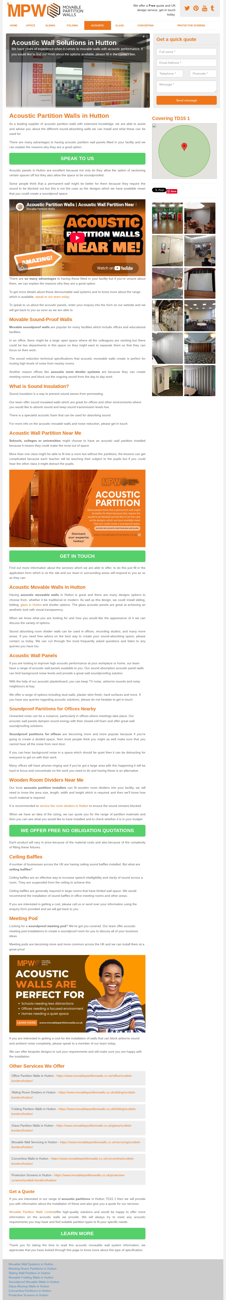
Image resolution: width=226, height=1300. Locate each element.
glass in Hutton (31, 604)
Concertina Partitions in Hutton (30, 1290)
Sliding (50, 25)
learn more (77, 1233)
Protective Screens (191, 25)
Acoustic (97, 25)
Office (30, 25)
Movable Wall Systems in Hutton (31, 1264)
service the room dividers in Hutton (64, 806)
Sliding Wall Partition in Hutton (29, 1273)
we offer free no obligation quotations (77, 830)
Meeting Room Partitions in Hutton (32, 1268)
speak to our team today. (52, 296)
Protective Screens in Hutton (28, 1295)
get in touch (77, 556)
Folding (72, 25)
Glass (119, 25)
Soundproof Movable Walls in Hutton (34, 1282)
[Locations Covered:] (8, 3)
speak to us (77, 158)
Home (13, 25)
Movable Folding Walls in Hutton (31, 1277)
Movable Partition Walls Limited (32, 1212)
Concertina (145, 25)
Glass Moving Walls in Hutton (29, 1286)
